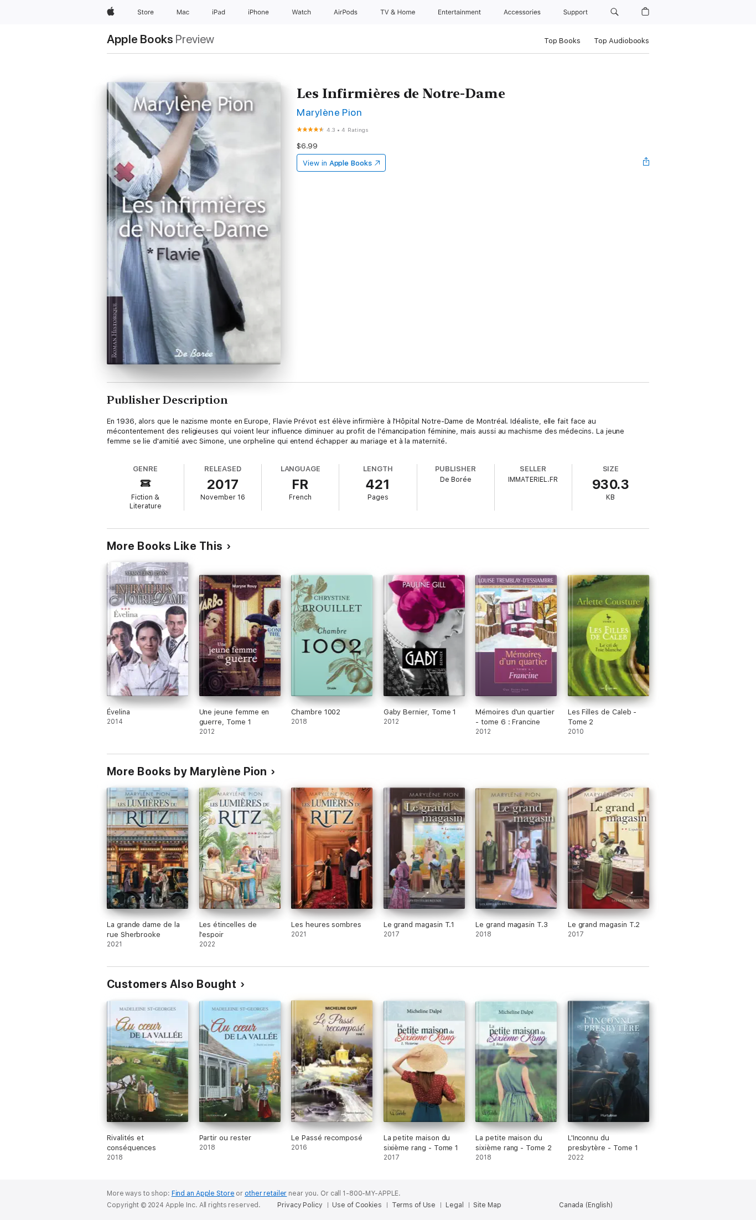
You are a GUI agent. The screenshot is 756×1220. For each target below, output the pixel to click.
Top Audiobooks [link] (621, 41)
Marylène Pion (329, 112)
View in (337, 163)
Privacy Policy (299, 1205)
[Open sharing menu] (646, 163)
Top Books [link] (562, 41)
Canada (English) (586, 1205)
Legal (454, 1205)
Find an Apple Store (203, 1193)
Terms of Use (414, 1205)
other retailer (266, 1193)
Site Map (487, 1205)
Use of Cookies (356, 1205)
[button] (614, 12)
